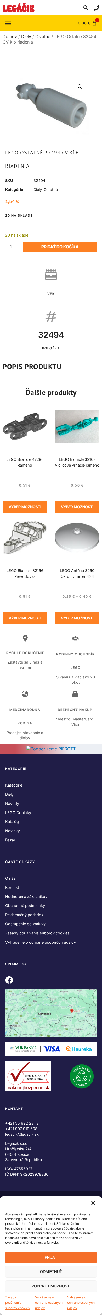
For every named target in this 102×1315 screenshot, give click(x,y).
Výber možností (25, 507)
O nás (10, 878)
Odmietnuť (51, 1271)
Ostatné (42, 36)
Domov (10, 36)
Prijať (51, 1257)
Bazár (10, 840)
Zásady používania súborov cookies (17, 1302)
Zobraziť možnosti (51, 1286)
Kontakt (12, 887)
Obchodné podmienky (25, 905)
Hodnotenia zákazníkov (26, 896)
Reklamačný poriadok (24, 914)
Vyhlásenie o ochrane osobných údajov (49, 1302)
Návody (12, 803)
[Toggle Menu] (8, 23)
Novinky (12, 830)
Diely (26, 36)
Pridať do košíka (59, 246)
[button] (93, 1203)
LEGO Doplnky (18, 812)
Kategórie (13, 785)
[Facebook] (9, 980)
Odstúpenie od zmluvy (25, 924)
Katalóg (12, 821)
